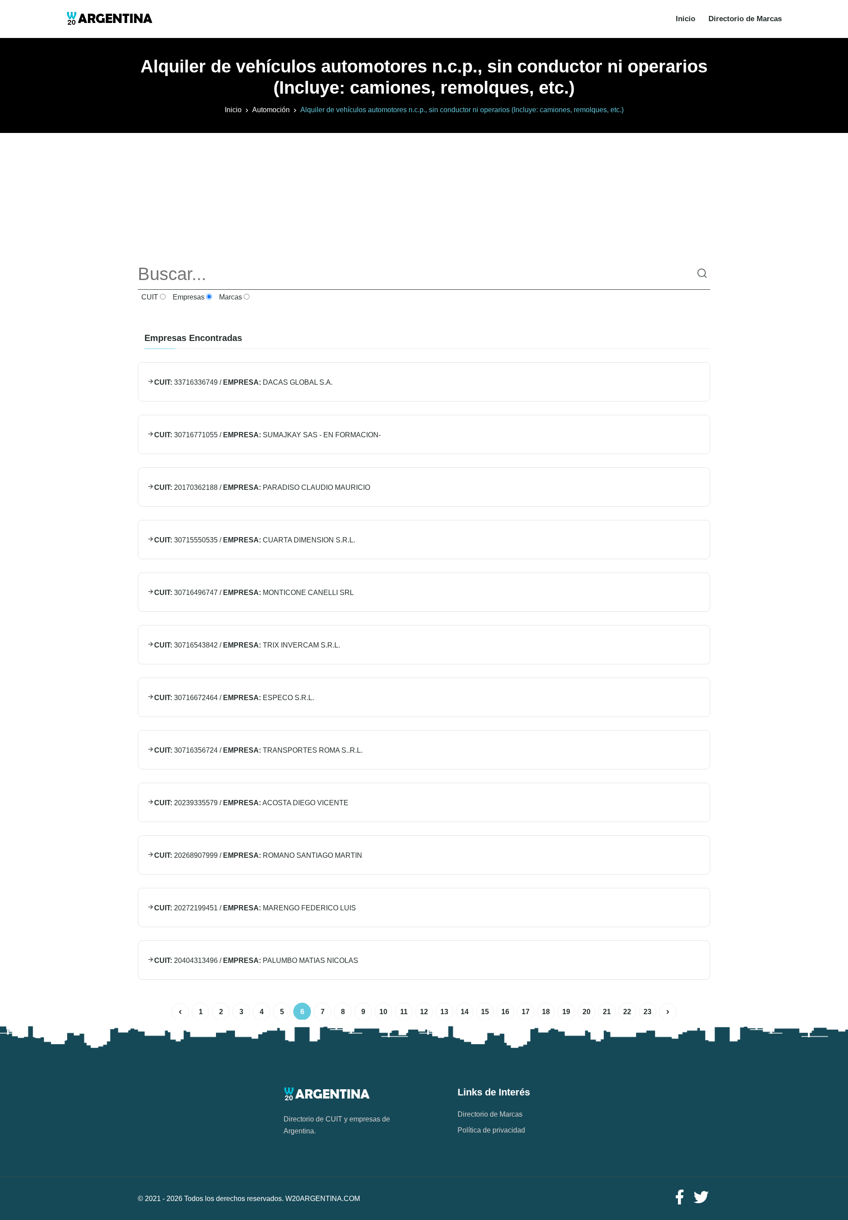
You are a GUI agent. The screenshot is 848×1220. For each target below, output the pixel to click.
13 (444, 1011)
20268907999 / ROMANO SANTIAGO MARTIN (258, 855)
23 (647, 1011)
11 (404, 1011)
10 (383, 1011)
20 (587, 1011)
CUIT (149, 297)
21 (607, 1011)
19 (566, 1011)
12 (424, 1011)
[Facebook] (679, 1197)
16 (505, 1011)
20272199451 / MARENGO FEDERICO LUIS (255, 908)
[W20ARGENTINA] (109, 19)
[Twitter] (701, 1197)
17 (526, 1011)
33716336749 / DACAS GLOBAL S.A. (243, 382)
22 (627, 1011)
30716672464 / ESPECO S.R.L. (234, 697)
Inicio (685, 19)
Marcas (230, 297)
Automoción (271, 110)
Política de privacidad (491, 1130)
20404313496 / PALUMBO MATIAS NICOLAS (256, 960)
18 (546, 1011)
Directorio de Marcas (745, 19)
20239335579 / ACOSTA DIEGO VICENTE (251, 803)
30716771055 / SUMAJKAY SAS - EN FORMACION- (267, 435)
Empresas (187, 297)
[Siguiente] (668, 1012)
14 (465, 1011)
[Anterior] (180, 1012)
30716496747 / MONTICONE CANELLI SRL (254, 592)
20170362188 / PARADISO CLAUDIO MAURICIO (262, 487)
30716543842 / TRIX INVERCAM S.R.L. (247, 645)
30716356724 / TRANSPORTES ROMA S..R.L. (258, 750)
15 (485, 1011)
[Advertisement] (424, 195)
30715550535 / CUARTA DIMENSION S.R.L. (254, 540)
